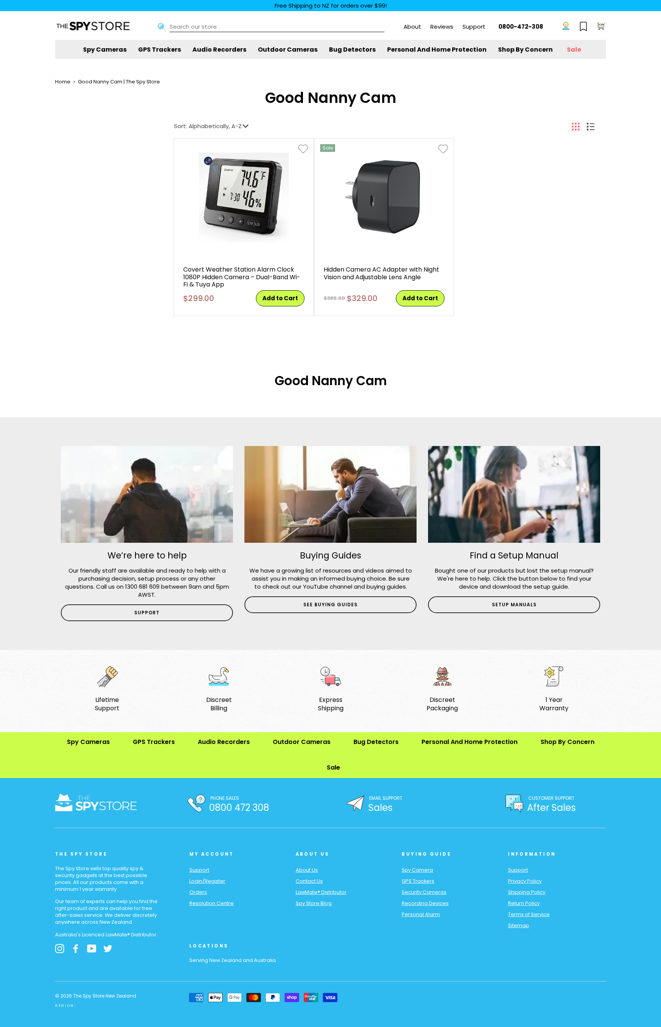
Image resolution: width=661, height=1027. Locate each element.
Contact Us (309, 881)
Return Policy (524, 903)
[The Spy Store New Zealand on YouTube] (91, 948)
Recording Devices (425, 903)
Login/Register (207, 881)
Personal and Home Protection (437, 49)
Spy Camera (417, 870)
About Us (307, 870)
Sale (574, 49)
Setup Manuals (514, 604)
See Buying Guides (330, 604)
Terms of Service (529, 914)
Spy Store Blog (314, 903)
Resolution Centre (211, 903)
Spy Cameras (105, 49)
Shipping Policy (526, 892)
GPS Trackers (159, 49)
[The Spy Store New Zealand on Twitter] (107, 948)
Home (62, 81)
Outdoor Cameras (287, 49)
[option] (147, 533)
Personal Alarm (421, 914)
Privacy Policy (525, 881)
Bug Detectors (352, 49)
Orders (198, 892)
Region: (65, 1005)
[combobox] (276, 26)
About (412, 27)
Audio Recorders (219, 49)
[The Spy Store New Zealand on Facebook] (75, 948)
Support (473, 27)
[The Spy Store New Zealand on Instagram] (59, 948)
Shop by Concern (525, 49)
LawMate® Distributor (321, 892)
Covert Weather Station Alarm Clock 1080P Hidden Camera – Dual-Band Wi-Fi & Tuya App (241, 277)
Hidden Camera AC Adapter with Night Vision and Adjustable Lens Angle (381, 273)
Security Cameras (424, 892)
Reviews (441, 27)
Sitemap (518, 925)
